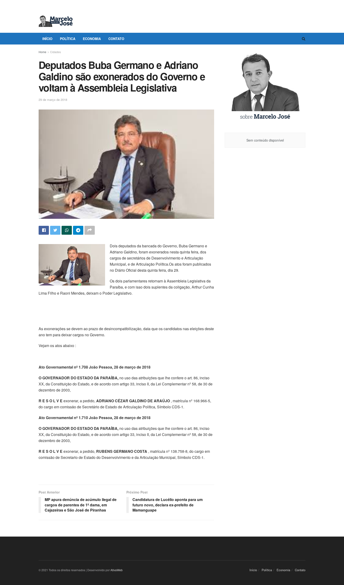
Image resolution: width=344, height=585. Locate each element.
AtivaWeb (116, 570)
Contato (116, 38)
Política (67, 38)
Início (47, 38)
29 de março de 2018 (53, 99)
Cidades (55, 52)
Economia (92, 38)
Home (42, 52)
